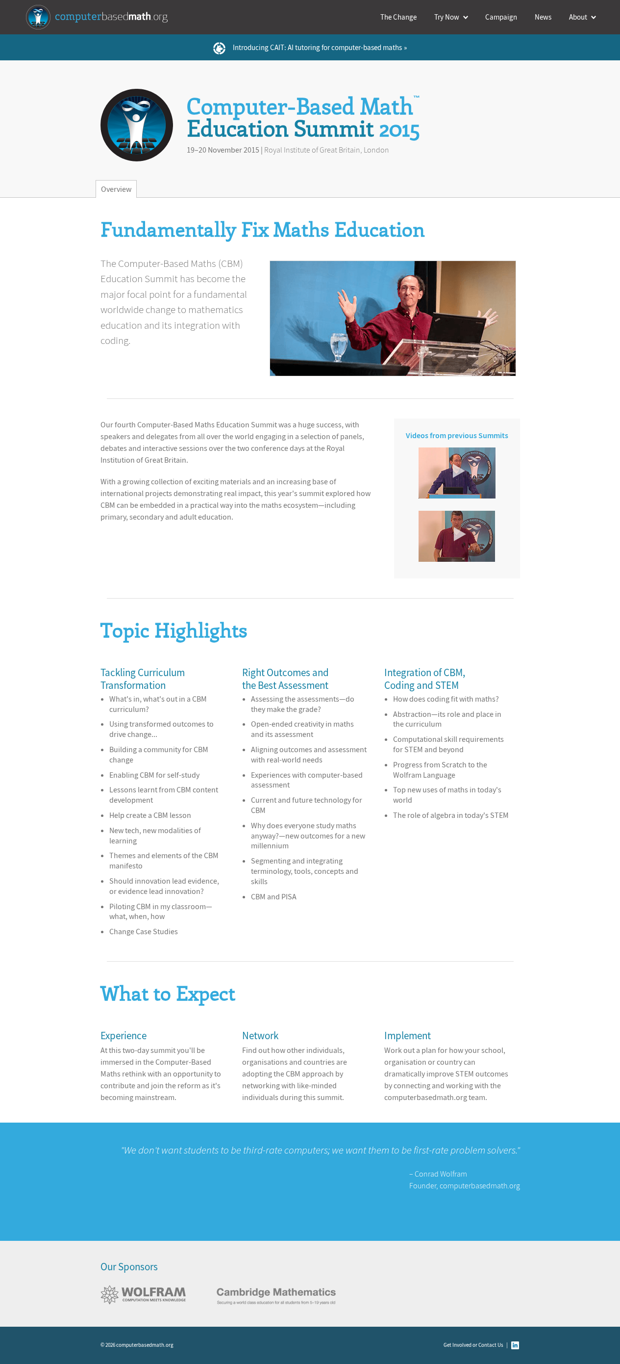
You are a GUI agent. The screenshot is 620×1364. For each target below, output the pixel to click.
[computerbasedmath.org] (99, 17)
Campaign (501, 17)
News (543, 17)
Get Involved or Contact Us (473, 1344)
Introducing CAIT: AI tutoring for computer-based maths (317, 47)
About (578, 17)
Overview (116, 189)
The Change (398, 17)
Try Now (446, 17)
